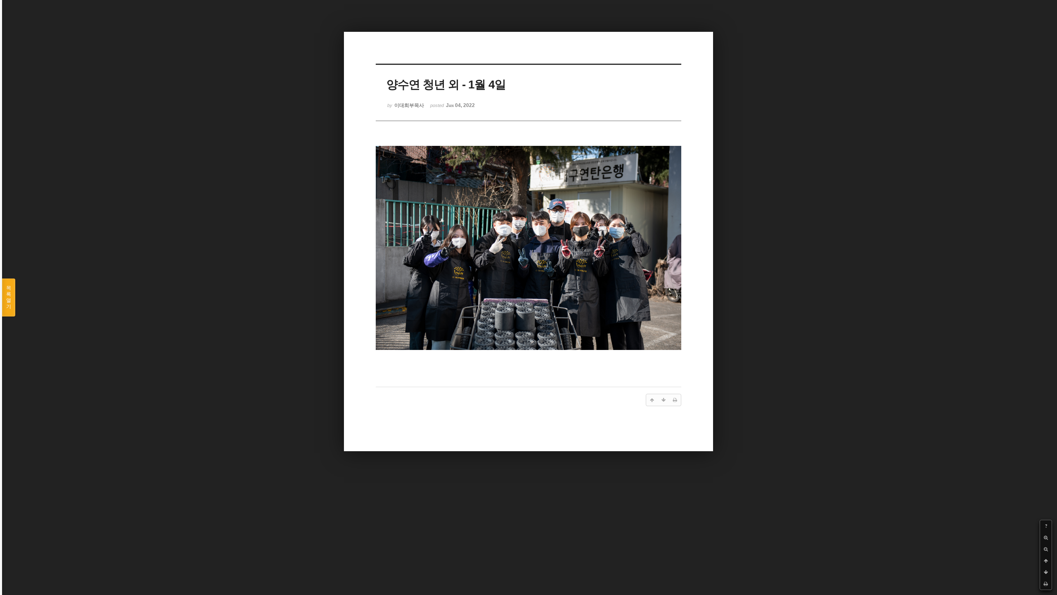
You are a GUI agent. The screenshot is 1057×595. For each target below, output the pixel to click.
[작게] (1046, 549)
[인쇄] (1046, 584)
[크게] (1046, 537)
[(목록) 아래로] (1046, 572)
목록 (8, 297)
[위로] (1046, 560)
